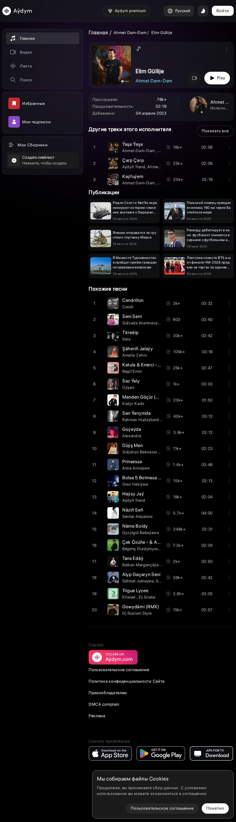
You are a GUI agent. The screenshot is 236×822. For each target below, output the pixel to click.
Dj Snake (147, 597)
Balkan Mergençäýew (142, 564)
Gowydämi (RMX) (140, 606)
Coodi (128, 306)
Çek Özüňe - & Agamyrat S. (151, 542)
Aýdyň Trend (133, 166)
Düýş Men (132, 445)
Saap (160, 581)
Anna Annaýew (136, 468)
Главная (98, 32)
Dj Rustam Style (137, 613)
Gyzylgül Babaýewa (140, 532)
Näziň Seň (132, 510)
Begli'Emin (132, 371)
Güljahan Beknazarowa (143, 452)
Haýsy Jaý (133, 494)
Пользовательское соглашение (119, 669)
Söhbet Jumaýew (138, 581)
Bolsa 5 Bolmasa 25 (143, 477)
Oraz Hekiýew (135, 484)
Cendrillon (133, 300)
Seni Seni (132, 316)
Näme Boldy (135, 526)
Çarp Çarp (133, 160)
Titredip (130, 332)
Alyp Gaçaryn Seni (141, 574)
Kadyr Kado (133, 403)
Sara (126, 339)
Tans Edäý (132, 558)
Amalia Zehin (134, 355)
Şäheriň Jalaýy (137, 348)
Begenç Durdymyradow (143, 548)
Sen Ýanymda (136, 413)
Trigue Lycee (135, 590)
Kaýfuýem (133, 176)
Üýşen (128, 387)
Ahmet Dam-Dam (130, 32)
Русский (182, 10)
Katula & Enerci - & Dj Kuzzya (152, 365)
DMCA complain (104, 704)
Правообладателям (108, 692)
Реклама (97, 715)
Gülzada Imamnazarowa (144, 323)
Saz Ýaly (131, 381)
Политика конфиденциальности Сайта (127, 681)
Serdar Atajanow (137, 516)
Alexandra (131, 435)
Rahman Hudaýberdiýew (145, 419)
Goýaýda (131, 429)
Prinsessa (132, 461)
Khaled (129, 597)
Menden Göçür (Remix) (146, 397)
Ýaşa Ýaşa (132, 144)
